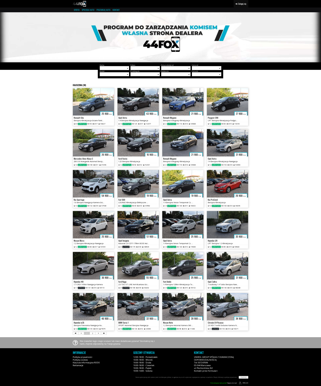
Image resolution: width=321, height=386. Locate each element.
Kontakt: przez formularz (206, 370)
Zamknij (243, 377)
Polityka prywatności (82, 357)
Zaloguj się (241, 3)
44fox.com (245, 383)
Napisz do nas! (223, 383)
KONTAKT (116, 9)
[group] (160, 37)
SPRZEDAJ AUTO (88, 9)
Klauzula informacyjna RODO (86, 362)
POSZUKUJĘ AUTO (103, 9)
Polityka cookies (80, 359)
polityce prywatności (231, 377)
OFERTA (76, 9)
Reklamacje (78, 365)
